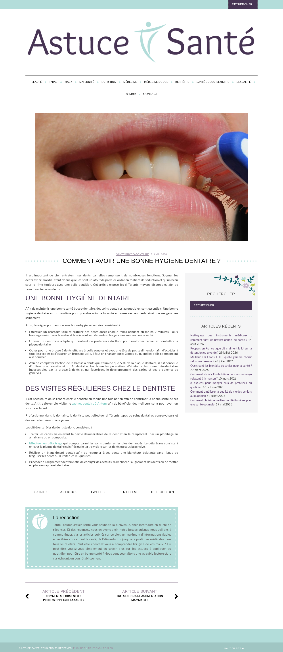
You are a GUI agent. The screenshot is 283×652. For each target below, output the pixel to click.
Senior (131, 94)
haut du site (233, 648)
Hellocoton (162, 492)
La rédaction (66, 517)
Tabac (53, 82)
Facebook (68, 492)
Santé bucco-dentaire (213, 82)
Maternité (86, 82)
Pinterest (129, 492)
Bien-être (182, 82)
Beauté (37, 82)
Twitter (98, 492)
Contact (150, 94)
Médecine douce (156, 82)
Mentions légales (100, 648)
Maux (68, 82)
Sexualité (244, 82)
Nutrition (108, 82)
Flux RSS (79, 648)
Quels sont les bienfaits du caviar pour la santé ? (221, 365)
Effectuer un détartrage (45, 443)
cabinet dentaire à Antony (89, 403)
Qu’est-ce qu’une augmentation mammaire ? (140, 595)
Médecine (130, 82)
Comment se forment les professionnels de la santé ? (63, 595)
